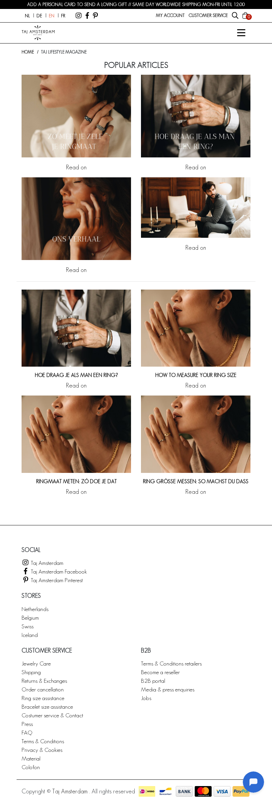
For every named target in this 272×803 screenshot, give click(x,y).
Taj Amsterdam (46, 563)
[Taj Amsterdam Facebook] (87, 15)
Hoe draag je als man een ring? (76, 375)
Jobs (146, 698)
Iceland (30, 635)
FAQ (27, 732)
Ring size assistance (43, 698)
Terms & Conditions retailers (171, 663)
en (51, 15)
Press (27, 724)
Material (31, 758)
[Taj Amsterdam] (79, 15)
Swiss (28, 626)
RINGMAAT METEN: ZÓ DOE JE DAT (76, 481)
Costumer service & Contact (52, 715)
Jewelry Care (36, 663)
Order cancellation (43, 689)
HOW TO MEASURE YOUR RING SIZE (196, 375)
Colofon (31, 767)
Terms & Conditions (43, 741)
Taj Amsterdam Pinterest (56, 580)
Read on (76, 167)
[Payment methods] (147, 791)
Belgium (30, 617)
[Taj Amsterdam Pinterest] (95, 15)
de (39, 15)
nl (27, 15)
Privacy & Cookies (42, 750)
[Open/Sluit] (241, 33)
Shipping (31, 672)
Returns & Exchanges (44, 680)
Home (28, 51)
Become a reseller (160, 672)
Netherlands (35, 609)
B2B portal (153, 680)
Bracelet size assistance (47, 706)
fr (63, 15)
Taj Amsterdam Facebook (58, 571)
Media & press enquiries (167, 689)
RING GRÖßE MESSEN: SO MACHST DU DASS (195, 481)
